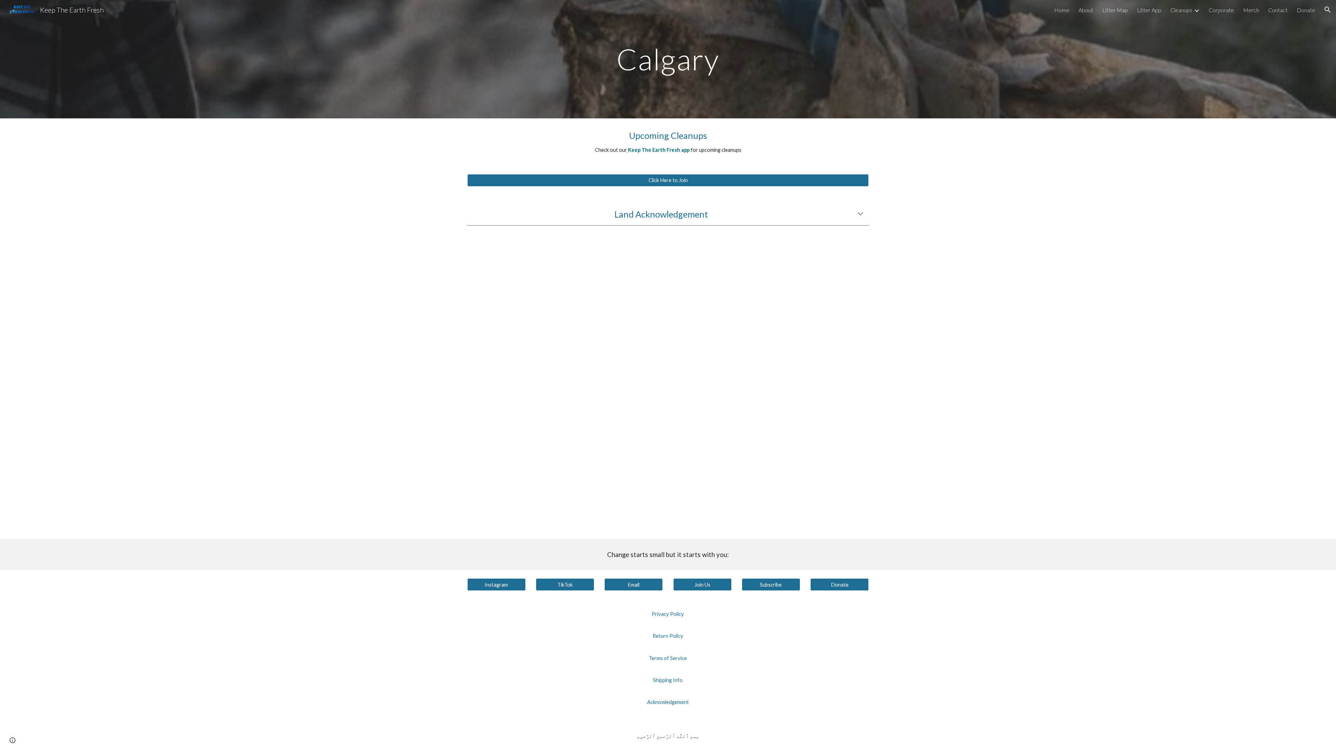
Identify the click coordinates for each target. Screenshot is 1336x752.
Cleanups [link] (1181, 10)
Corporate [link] (1221, 10)
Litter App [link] (1149, 10)
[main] (668, 59)
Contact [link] (1278, 10)
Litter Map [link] (1115, 10)
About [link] (1086, 10)
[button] (1327, 9)
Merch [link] (1251, 10)
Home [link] (1061, 10)
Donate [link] (1306, 10)
